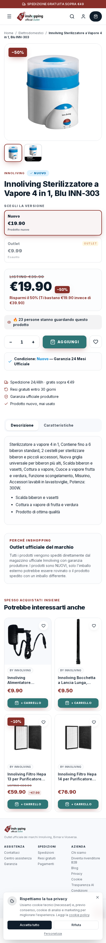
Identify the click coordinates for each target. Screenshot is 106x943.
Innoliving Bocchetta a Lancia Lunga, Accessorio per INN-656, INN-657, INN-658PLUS (76, 680)
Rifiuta (76, 925)
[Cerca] (72, 16)
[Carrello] (96, 16)
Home (8, 33)
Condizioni (79, 890)
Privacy (76, 874)
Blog (74, 868)
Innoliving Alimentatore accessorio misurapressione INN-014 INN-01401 (27, 680)
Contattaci (12, 852)
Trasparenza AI (82, 885)
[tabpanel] (53, 480)
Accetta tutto (29, 925)
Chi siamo (78, 852)
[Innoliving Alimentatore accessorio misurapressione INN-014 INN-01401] (27, 641)
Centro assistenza (18, 858)
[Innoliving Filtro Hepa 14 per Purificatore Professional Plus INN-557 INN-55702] (78, 737)
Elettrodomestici (31, 33)
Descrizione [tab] (22, 425)
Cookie (76, 879)
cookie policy (79, 915)
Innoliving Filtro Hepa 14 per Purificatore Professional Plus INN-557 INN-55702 (77, 777)
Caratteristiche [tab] (58, 425)
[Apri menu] (9, 16)
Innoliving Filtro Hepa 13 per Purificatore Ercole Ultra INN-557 (26, 777)
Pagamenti (46, 864)
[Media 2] (33, 153)
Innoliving (14, 173)
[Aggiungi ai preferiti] (43, 625)
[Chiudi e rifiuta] (97, 897)
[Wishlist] (96, 342)
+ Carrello (31, 703)
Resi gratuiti (47, 858)
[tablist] (53, 425)
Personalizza (53, 933)
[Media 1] (13, 153)
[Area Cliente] (83, 16)
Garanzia (10, 864)
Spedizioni (46, 852)
